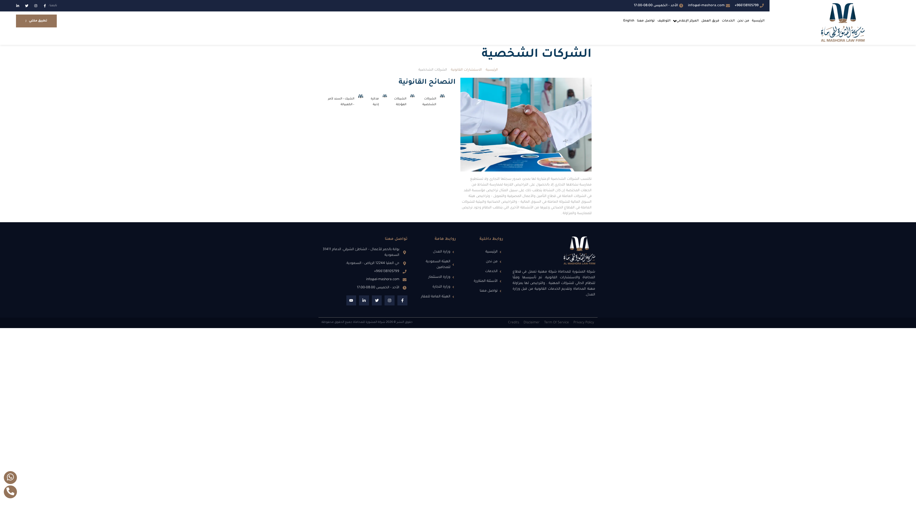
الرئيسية (758, 21)
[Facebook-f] (45, 5)
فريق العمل (710, 21)
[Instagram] (35, 5)
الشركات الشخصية (429, 101)
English (628, 21)
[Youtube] (351, 300)
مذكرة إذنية (375, 101)
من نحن (743, 21)
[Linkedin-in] (17, 5)
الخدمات (728, 21)
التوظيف (664, 21)
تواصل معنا (646, 21)
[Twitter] (26, 5)
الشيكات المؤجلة (400, 101)
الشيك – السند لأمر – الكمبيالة (341, 101)
